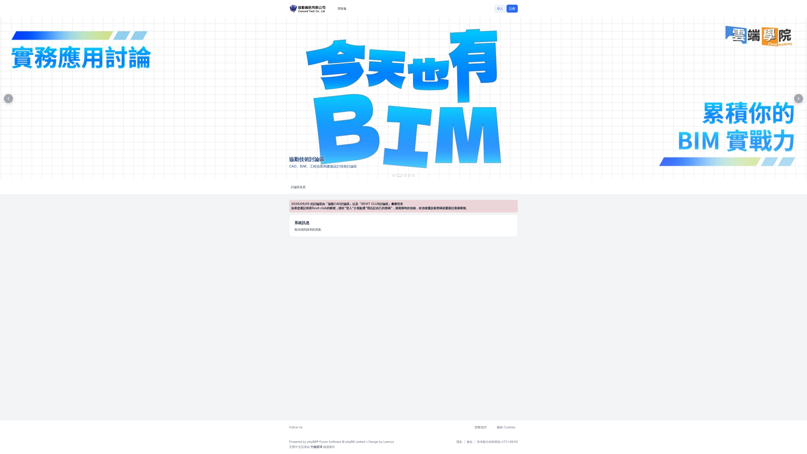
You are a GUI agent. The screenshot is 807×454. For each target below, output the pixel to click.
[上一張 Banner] (8, 98)
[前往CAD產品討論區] (403, 98)
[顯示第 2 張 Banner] (399, 175)
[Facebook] (305, 427)
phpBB (311, 441)
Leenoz (389, 441)
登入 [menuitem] (500, 8)
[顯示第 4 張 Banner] (409, 175)
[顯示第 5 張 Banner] (413, 175)
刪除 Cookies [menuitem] (506, 427)
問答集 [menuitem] (342, 8)
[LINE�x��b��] (309, 427)
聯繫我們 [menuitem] (481, 427)
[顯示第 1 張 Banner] (394, 175)
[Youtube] (312, 427)
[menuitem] (459, 442)
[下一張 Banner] (798, 98)
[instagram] (315, 427)
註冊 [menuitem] (512, 8)
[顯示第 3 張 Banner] (405, 175)
